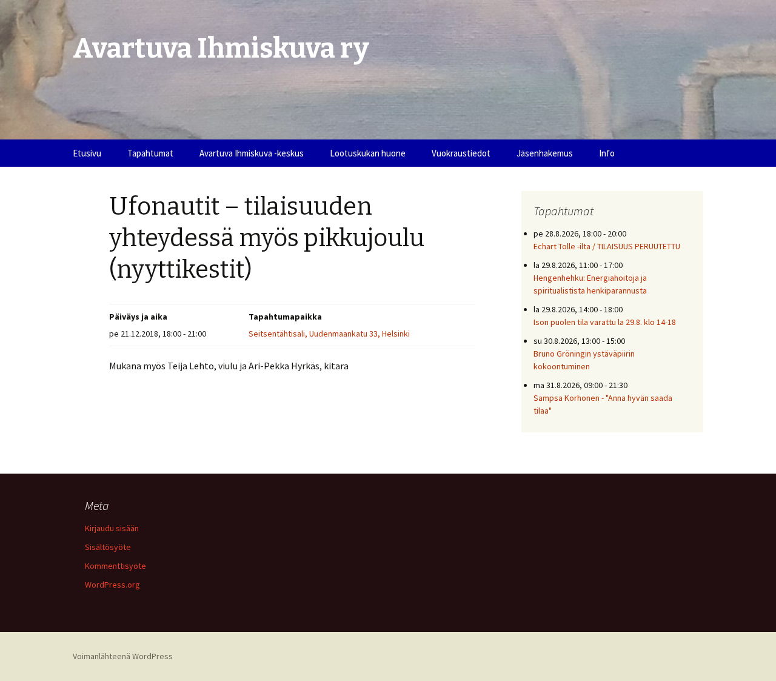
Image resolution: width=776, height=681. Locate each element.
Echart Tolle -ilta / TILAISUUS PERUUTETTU (607, 246)
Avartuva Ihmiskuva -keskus (251, 153)
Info (607, 153)
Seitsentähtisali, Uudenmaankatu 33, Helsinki (329, 333)
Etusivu (87, 153)
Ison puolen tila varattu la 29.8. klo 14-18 (605, 322)
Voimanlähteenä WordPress (123, 656)
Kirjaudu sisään (112, 528)
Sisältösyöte (108, 547)
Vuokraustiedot (461, 153)
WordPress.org (112, 584)
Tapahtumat (150, 153)
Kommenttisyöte (115, 565)
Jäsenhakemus (545, 153)
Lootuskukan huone (368, 153)
